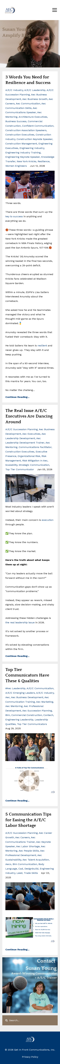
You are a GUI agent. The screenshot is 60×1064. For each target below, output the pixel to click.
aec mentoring (14, 706)
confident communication (38, 125)
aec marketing (44, 701)
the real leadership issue (20, 622)
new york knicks (26, 161)
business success (15, 121)
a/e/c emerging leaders (20, 692)
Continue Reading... (17, 397)
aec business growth (34, 99)
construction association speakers (25, 130)
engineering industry (32, 148)
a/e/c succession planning (21, 429)
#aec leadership (15, 688)
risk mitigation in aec (35, 460)
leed (19, 872)
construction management (21, 143)
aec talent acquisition (35, 859)
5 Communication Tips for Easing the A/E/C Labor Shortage (28, 820)
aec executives (31, 433)
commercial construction (26, 715)
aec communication (28, 103)
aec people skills (29, 850)
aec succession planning (37, 710)
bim (7, 715)
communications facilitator (35, 447)
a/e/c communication (40, 688)
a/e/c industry (14, 90)
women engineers (16, 165)
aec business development (27, 697)
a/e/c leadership (34, 90)
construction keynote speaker (34, 139)
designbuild (31, 868)
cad (20, 868)
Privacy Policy (30, 1056)
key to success (14, 216)
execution (47, 519)
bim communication (25, 864)
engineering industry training (23, 152)
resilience (44, 161)
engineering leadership (19, 719)
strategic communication (34, 464)
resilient (42, 345)
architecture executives (33, 116)
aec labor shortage (28, 846)
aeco (8, 864)
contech (48, 715)
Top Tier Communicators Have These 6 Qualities (27, 675)
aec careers (22, 837)
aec (7, 697)
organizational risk (29, 456)
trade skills (31, 872)
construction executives (19, 134)
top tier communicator (19, 469)
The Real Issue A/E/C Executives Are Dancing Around (28, 416)
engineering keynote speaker (22, 156)
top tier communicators (32, 724)
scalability (11, 464)
